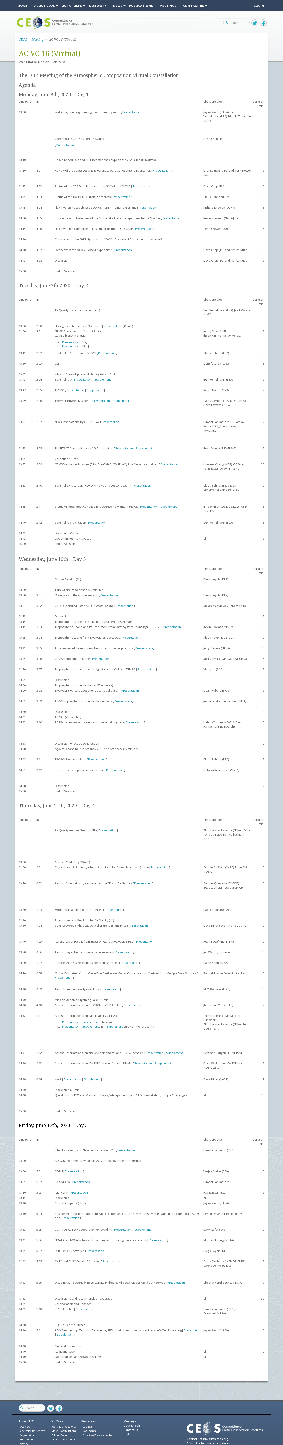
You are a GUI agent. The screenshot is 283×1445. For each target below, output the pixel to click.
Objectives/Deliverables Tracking (100, 1435)
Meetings (38, 39)
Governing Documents (32, 1430)
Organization (27, 1435)
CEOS (20, 28)
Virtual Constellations (64, 1430)
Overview (25, 1426)
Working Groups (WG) (64, 1426)
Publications (27, 1439)
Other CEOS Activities (64, 1439)
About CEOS (27, 1421)
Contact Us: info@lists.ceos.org (207, 1439)
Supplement (102, 379)
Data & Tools (132, 1426)
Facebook (263, 23)
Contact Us (131, 1430)
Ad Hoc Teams (60, 1435)
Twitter (255, 23)
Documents (89, 1430)
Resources (88, 1421)
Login (259, 5)
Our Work (57, 1421)
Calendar (87, 1426)
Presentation (131, 112)
